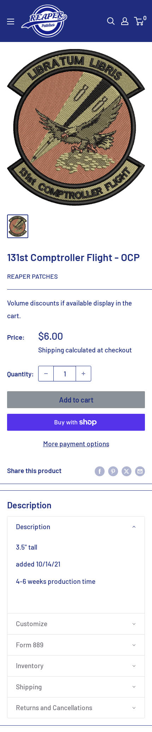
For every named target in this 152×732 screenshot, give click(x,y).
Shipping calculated (67, 350)
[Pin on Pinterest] (113, 470)
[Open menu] (10, 21)
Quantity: (20, 374)
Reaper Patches (32, 276)
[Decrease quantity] (46, 373)
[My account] (124, 21)
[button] (76, 526)
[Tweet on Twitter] (126, 470)
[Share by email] (140, 470)
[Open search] (111, 21)
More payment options (76, 444)
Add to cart (76, 399)
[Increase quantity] (83, 373)
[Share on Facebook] (100, 470)
